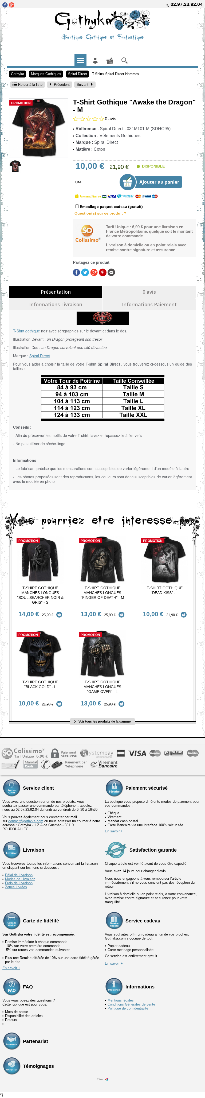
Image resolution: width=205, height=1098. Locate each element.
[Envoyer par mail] (111, 272)
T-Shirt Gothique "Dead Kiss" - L (165, 590)
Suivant (82, 85)
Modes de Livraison (20, 879)
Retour (29, 85)
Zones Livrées (16, 887)
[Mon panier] (110, 60)
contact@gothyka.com (25, 821)
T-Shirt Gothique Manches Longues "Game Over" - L (102, 687)
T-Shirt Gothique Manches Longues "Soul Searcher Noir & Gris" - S (40, 595)
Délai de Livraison (19, 875)
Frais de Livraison (19, 883)
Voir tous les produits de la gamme (104, 721)
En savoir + (114, 831)
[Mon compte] (95, 60)
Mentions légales (121, 1000)
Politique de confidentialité (128, 1008)
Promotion (21, 103)
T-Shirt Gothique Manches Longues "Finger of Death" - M (102, 593)
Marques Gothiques (46, 74)
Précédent (62, 85)
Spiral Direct (77, 74)
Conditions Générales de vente (131, 1004)
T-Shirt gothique (26, 330)
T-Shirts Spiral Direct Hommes (115, 74)
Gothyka (17, 74)
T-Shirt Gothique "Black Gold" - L (40, 684)
